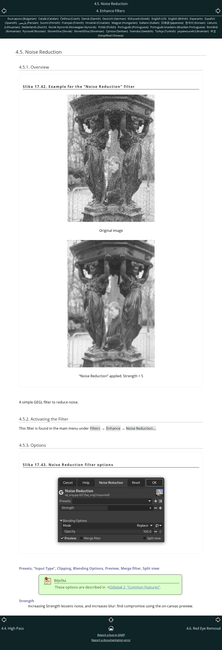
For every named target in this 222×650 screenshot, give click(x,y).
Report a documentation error (111, 640)
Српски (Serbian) (117, 31)
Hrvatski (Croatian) (97, 23)
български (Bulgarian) (22, 19)
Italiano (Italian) (149, 23)
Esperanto (196, 19)
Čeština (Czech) (70, 19)
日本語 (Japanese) (172, 23)
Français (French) (73, 23)
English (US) (159, 19)
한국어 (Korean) (195, 23)
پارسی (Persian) (28, 23)
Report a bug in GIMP (111, 635)
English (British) (178, 19)
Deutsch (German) (114, 19)
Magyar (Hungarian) (124, 23)
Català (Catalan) (48, 19)
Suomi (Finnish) (50, 23)
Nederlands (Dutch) (34, 27)
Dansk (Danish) (91, 19)
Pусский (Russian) (34, 31)
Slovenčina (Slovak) (59, 31)
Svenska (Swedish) (141, 31)
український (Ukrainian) (193, 31)
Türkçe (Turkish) (165, 31)
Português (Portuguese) (133, 27)
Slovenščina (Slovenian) (89, 31)
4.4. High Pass (12, 628)
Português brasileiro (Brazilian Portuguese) (177, 27)
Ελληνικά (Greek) (139, 19)
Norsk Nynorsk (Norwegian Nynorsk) (72, 27)
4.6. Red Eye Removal (203, 628)
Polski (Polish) (107, 27)
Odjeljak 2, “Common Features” (134, 587)
